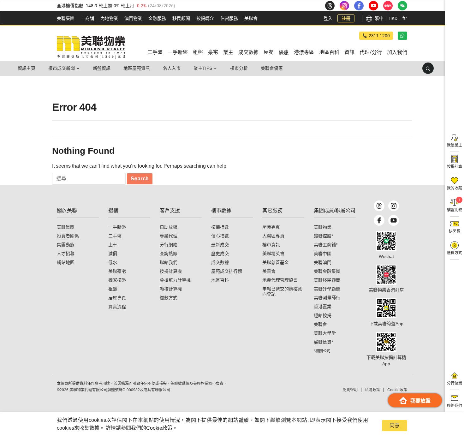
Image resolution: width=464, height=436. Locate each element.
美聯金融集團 (327, 271)
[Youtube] (393, 220)
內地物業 (109, 18)
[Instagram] (393, 205)
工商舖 (87, 18)
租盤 (112, 288)
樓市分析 (239, 68)
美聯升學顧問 (327, 288)
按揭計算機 (171, 271)
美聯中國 (322, 253)
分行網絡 (168, 244)
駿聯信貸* (323, 341)
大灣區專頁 (273, 235)
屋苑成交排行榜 (226, 271)
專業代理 (168, 235)
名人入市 (172, 68)
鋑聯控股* (323, 235)
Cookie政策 (159, 428)
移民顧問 (181, 18)
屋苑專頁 (271, 227)
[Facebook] (379, 220)
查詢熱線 (168, 253)
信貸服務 (229, 18)
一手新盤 (117, 227)
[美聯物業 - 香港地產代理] (91, 47)
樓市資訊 (271, 244)
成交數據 (220, 262)
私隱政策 (372, 390)
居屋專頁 (117, 297)
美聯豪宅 (117, 271)
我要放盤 (420, 400)
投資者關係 (68, 235)
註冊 (346, 18)
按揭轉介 (205, 18)
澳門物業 (133, 18)
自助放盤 (168, 227)
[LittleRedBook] (386, 275)
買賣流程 (117, 306)
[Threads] (379, 205)
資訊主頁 (26, 68)
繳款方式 (168, 297)
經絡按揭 (322, 315)
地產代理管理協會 (280, 280)
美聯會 (251, 18)
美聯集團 (65, 18)
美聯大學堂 (325, 333)
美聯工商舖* (325, 244)
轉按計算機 (171, 288)
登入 (328, 18)
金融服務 (157, 18)
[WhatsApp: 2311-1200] (402, 36)
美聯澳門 (322, 262)
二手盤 (115, 235)
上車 (112, 244)
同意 (395, 425)
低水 (112, 262)
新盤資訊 (101, 68)
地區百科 (220, 280)
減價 (112, 253)
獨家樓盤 (117, 280)
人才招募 (65, 253)
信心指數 (220, 235)
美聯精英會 (273, 253)
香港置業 (322, 306)
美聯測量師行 (327, 297)
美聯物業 (322, 227)
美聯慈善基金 (275, 262)
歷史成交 (220, 253)
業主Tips (202, 68)
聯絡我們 (168, 262)
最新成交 (220, 244)
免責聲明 (350, 390)
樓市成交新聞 (61, 68)
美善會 (269, 271)
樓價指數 (220, 227)
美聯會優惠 (272, 68)
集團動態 (65, 244)
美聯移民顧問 (327, 280)
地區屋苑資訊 (136, 68)
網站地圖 (65, 262)
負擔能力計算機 (175, 280)
